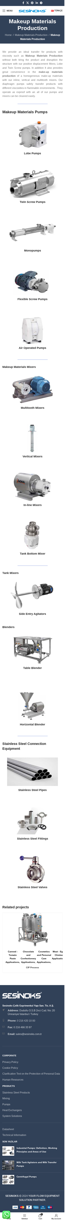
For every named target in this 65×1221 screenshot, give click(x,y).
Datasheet (8, 1129)
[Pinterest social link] (32, 2)
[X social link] (27, 2)
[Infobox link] (32, 138)
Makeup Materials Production (31, 35)
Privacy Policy (10, 1062)
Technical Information (14, 1135)
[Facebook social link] (23, 2)
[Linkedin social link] (37, 2)
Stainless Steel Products (16, 1092)
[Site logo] (32, 10)
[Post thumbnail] (8, 1151)
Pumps (6, 1104)
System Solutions (12, 1116)
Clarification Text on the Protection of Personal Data (31, 1073)
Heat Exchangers (12, 1110)
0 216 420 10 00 (26, 1020)
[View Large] (60, 915)
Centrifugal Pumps (27, 1176)
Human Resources (12, 1079)
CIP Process (32, 967)
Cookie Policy (10, 1068)
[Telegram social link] (41, 2)
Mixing (6, 1098)
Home (8, 35)
